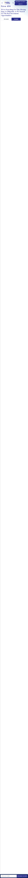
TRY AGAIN (6, 19)
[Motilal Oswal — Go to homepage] (6, 3)
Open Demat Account (20, 1)
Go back (16, 19)
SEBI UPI (20, 4)
